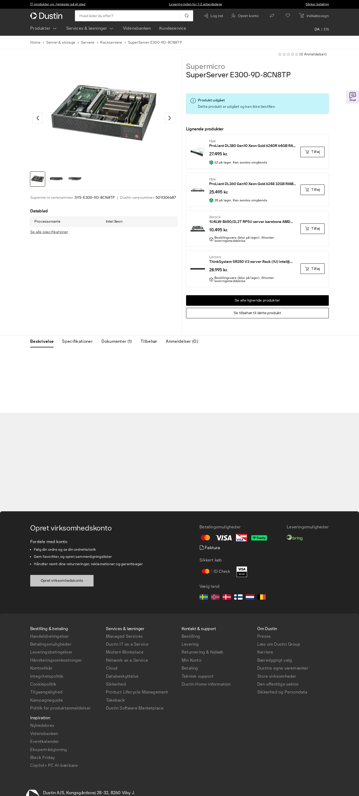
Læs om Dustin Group (278, 644)
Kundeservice (172, 28)
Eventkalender (44, 741)
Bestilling (191, 636)
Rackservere (111, 42)
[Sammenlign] (272, 16)
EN (326, 29)
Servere (87, 42)
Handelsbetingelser (49, 636)
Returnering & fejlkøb (202, 652)
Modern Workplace (124, 652)
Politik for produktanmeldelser (60, 708)
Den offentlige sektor (278, 684)
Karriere (265, 652)
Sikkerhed (116, 684)
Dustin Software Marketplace (134, 708)
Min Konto (191, 660)
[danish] (227, 598)
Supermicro (205, 66)
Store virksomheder (276, 676)
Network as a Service (127, 660)
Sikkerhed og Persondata (282, 692)
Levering (190, 644)
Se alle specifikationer (49, 232)
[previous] (37, 118)
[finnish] (238, 598)
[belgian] (261, 598)
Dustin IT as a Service (127, 644)
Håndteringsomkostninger (56, 660)
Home (35, 42)
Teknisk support (197, 676)
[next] (170, 118)
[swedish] (203, 598)
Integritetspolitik (47, 676)
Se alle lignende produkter (257, 300)
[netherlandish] (250, 598)
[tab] (44, 341)
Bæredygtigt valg (274, 660)
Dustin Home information (206, 684)
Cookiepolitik (43, 684)
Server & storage (60, 42)
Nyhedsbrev (42, 725)
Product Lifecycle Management (137, 692)
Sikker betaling (317, 4)
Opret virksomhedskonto (62, 580)
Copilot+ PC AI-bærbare (54, 765)
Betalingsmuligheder (50, 644)
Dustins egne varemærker (283, 668)
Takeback (115, 700)
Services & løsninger (86, 28)
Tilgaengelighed (46, 692)
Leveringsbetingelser (51, 652)
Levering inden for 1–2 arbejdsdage (195, 4)
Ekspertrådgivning (48, 749)
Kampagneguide (46, 700)
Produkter (40, 28)
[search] (186, 16)
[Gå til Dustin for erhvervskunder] (47, 16)
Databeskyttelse (122, 676)
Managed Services (124, 636)
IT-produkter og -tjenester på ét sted (57, 4)
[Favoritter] (288, 16)
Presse (264, 636)
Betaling (190, 668)
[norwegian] (215, 598)
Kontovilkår (41, 668)
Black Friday (42, 757)
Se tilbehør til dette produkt (257, 313)
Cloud (111, 668)
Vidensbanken (137, 28)
